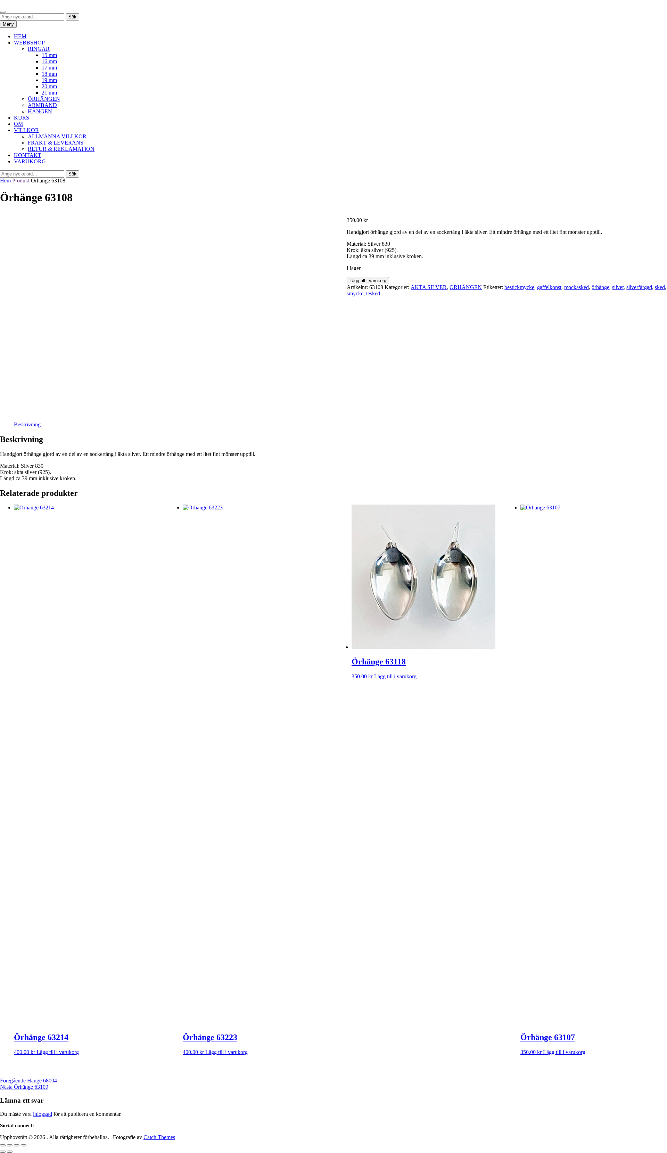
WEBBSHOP (29, 43)
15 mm (49, 55)
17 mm (49, 68)
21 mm (49, 93)
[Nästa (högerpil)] (10, 1152)
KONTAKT (27, 155)
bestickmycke (519, 287)
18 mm (49, 74)
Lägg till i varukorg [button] (57, 1052)
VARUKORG (30, 161)
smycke (355, 293)
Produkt (21, 180)
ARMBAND (42, 105)
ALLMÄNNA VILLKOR (57, 136)
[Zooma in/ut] (3, 1145)
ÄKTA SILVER (429, 287)
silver (618, 287)
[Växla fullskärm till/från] (10, 1145)
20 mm (49, 86)
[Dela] (16, 1145)
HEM (20, 36)
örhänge (600, 287)
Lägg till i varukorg (367, 280)
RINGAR (39, 49)
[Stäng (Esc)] (23, 1145)
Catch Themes (159, 1137)
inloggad (42, 1114)
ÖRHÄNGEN (44, 99)
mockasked (576, 287)
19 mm (49, 80)
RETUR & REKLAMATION (61, 149)
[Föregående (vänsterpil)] (3, 1152)
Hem (6, 180)
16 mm (49, 61)
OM (18, 124)
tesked (373, 293)
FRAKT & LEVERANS (55, 143)
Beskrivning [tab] (27, 424)
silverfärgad (639, 287)
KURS (21, 118)
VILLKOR (26, 130)
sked (660, 287)
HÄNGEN (40, 111)
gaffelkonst (549, 287)
